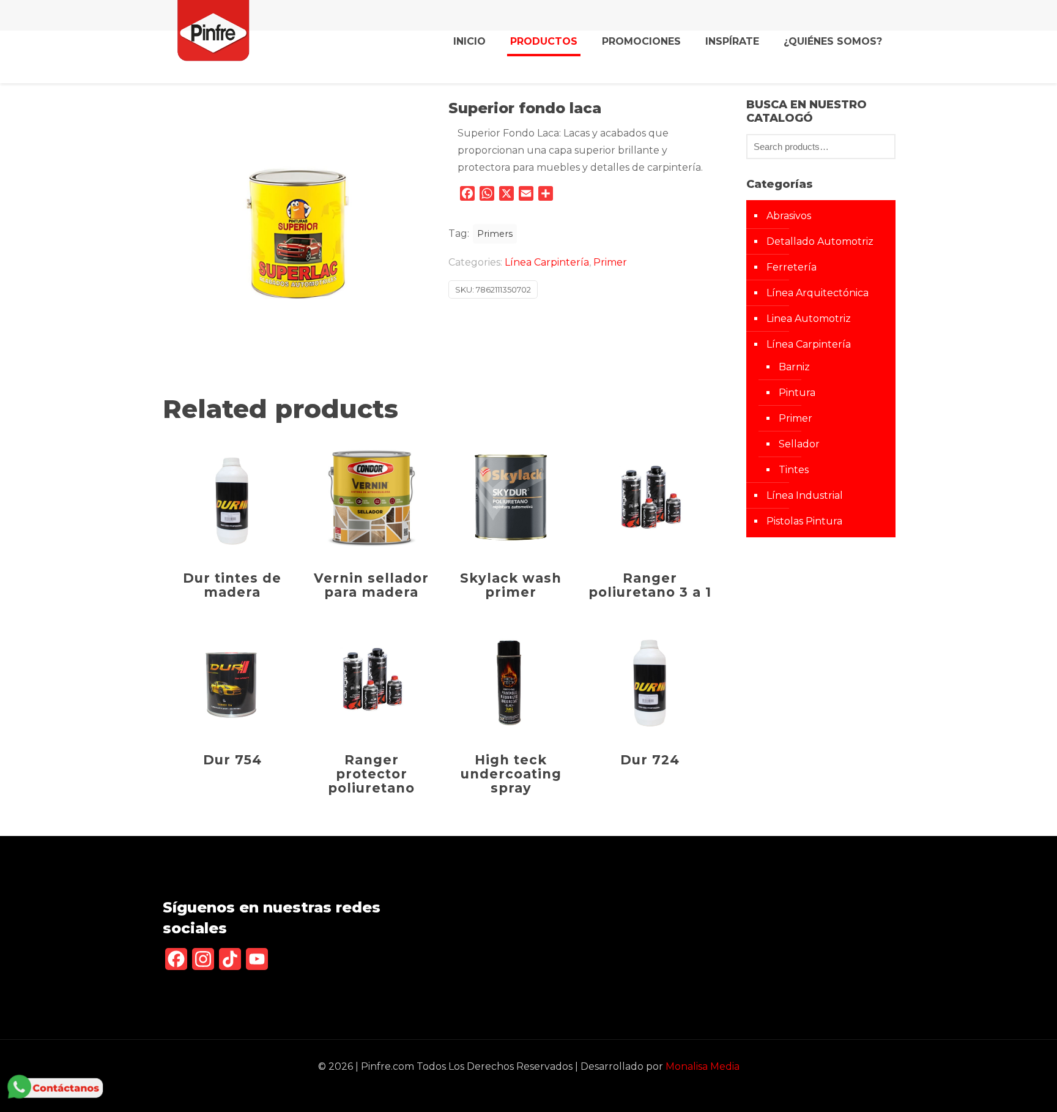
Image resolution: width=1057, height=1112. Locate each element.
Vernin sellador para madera (371, 585)
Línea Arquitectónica (817, 293)
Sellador (799, 444)
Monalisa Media (703, 1066)
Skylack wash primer (511, 585)
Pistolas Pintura (804, 521)
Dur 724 (650, 759)
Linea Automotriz (808, 318)
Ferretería (791, 267)
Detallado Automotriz (819, 241)
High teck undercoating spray (511, 774)
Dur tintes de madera (232, 585)
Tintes (794, 470)
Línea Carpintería (547, 262)
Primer (610, 262)
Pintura (797, 392)
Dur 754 (232, 759)
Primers (495, 233)
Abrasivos (788, 216)
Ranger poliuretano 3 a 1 (649, 585)
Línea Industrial (804, 495)
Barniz (794, 367)
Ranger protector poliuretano (371, 774)
